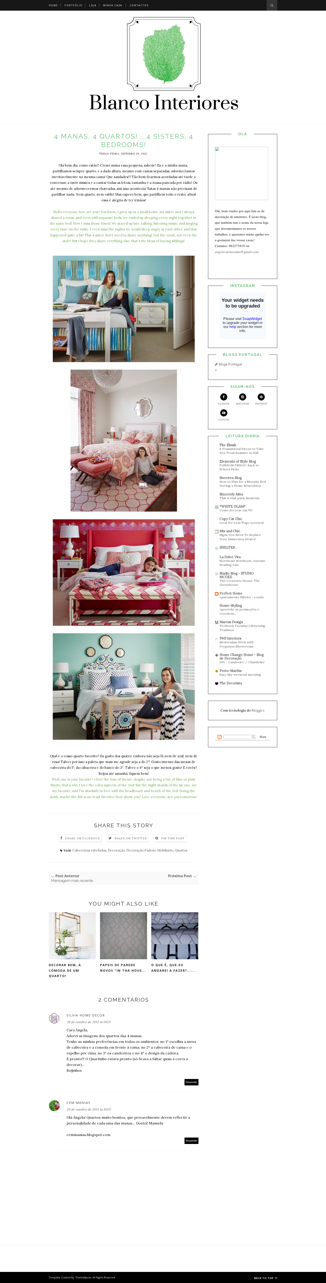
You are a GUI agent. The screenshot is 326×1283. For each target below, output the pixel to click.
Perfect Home (231, 593)
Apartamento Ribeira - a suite (242, 597)
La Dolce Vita (230, 557)
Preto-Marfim (231, 671)
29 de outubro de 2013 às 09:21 (89, 1022)
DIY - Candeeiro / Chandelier (242, 662)
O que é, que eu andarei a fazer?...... (173, 968)
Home (53, 5)
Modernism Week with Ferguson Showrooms (236, 644)
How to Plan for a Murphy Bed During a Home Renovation (243, 484)
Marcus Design (231, 622)
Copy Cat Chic (231, 519)
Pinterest (261, 403)
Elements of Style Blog (238, 461)
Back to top (264, 1278)
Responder (191, 1082)
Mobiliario (165, 850)
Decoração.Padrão (141, 850)
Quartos (181, 850)
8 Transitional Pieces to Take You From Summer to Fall (242, 451)
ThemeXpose (83, 1277)
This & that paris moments (240, 498)
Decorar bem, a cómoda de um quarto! (65, 970)
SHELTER (227, 547)
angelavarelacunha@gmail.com (237, 251)
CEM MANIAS (78, 1103)
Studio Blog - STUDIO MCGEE (237, 575)
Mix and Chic (230, 531)
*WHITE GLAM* (232, 506)
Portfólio (73, 5)
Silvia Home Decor (86, 1015)
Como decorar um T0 (236, 510)
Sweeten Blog (231, 478)
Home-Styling (231, 605)
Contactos (139, 5)
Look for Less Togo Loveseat (242, 523)
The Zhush (228, 445)
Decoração (116, 850)
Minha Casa (112, 5)
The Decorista (231, 683)
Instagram (242, 403)
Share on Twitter (131, 838)
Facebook (224, 403)
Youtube (223, 419)
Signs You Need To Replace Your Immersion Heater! (240, 537)
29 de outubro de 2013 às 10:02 (89, 1109)
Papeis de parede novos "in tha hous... (123, 968)
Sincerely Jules (231, 494)
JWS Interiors (230, 638)
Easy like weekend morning (240, 675)
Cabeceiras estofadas (89, 850)
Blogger (257, 710)
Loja (92, 5)
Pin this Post (173, 838)
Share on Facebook (82, 838)
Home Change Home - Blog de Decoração (242, 656)
